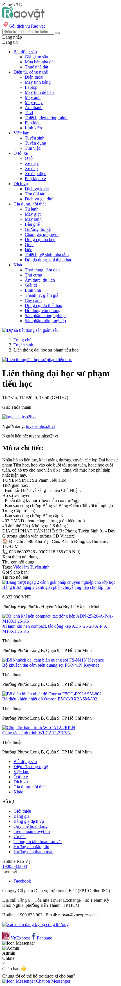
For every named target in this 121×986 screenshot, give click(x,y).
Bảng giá (22, 816)
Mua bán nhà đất (40, 61)
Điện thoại (34, 77)
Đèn (28, 249)
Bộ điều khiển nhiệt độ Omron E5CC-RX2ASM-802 (49, 699)
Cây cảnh (33, 300)
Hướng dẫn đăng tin (31, 846)
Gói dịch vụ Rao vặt (27, 26)
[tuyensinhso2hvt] (19, 416)
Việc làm (21, 567)
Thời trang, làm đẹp (42, 269)
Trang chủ (23, 339)
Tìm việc (33, 148)
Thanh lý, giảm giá (41, 295)
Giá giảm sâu (36, 56)
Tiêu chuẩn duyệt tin (32, 831)
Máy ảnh (33, 97)
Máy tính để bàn (39, 92)
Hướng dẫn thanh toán (33, 851)
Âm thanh (33, 107)
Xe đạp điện (35, 173)
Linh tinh (33, 290)
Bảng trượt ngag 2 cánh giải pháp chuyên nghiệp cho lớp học (56, 587)
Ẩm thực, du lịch (40, 280)
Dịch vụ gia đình (40, 198)
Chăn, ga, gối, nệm (42, 234)
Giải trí (31, 285)
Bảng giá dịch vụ (29, 821)
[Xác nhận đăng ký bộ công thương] (35, 924)
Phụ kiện (33, 122)
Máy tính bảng (38, 82)
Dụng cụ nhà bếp (40, 239)
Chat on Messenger (52, 981)
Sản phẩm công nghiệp (45, 315)
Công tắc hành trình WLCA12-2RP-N (36, 732)
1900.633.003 (14, 866)
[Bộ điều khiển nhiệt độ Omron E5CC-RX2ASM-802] (52, 693)
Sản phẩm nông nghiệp (45, 320)
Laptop (31, 87)
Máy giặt (33, 214)
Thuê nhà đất (36, 67)
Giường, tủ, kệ (38, 229)
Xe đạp (31, 168)
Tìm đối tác (35, 193)
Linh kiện (33, 127)
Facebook (22, 881)
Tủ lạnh (32, 209)
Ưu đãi (20, 836)
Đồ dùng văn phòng (42, 310)
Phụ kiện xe (35, 178)
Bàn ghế (32, 224)
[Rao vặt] (23, 18)
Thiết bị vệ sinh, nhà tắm (47, 254)
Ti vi (29, 112)
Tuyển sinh (34, 138)
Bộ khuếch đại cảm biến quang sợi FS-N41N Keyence (50, 665)
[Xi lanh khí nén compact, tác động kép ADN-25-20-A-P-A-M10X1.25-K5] (60, 621)
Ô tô (29, 158)
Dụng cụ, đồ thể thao (43, 305)
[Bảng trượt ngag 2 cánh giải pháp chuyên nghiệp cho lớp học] (58, 582)
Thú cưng (33, 275)
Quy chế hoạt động (31, 826)
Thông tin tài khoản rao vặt (38, 841)
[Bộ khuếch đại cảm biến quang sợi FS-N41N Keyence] (53, 660)
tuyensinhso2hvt (40, 426)
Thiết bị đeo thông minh (46, 117)
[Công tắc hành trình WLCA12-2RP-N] (38, 727)
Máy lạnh (33, 219)
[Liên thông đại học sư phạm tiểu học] (37, 359)
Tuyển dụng (35, 143)
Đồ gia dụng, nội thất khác (48, 259)
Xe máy (32, 163)
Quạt (29, 244)
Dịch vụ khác (37, 188)
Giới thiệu (22, 811)
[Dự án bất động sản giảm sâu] (30, 330)
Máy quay (34, 102)
